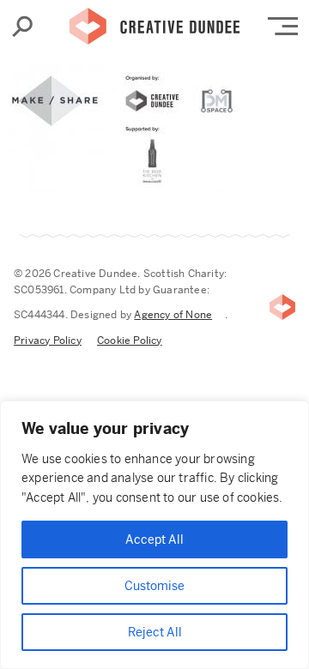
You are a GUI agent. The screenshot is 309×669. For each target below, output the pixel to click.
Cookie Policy (129, 340)
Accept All (154, 539)
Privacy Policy (48, 340)
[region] (154, 535)
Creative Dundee (154, 21)
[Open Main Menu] (283, 26)
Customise (154, 586)
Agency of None (173, 315)
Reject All (155, 632)
